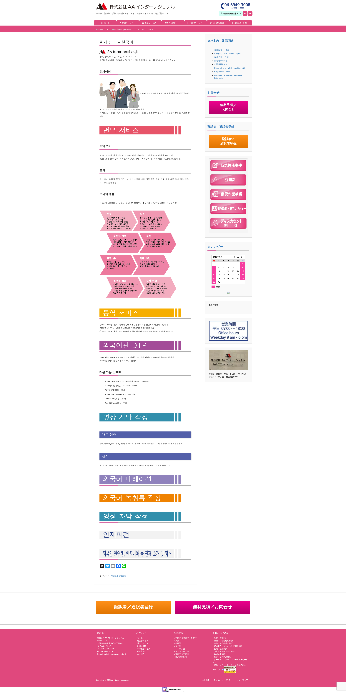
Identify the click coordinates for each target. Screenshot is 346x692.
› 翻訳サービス (142, 641)
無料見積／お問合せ (228, 107)
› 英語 (176, 641)
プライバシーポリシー (223, 680)
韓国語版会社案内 (118, 576)
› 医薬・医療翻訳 (220, 649)
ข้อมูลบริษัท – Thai (222, 72)
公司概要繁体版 (220, 64)
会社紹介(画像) (240, 23)
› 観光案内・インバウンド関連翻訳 (227, 646)
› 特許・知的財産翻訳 (222, 657)
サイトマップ (242, 680)
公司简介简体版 (220, 61)
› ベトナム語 (179, 649)
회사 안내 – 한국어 (222, 57)
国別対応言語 (218, 23)
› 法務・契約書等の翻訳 (223, 643)
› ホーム (139, 638)
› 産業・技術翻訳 (220, 638)
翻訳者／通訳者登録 (228, 141)
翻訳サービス (127, 23)
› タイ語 (177, 646)
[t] (250, 13)
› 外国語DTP (141, 646)
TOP (103, 29)
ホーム (106, 23)
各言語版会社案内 (230, 13)
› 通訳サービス (142, 643)
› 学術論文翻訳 (219, 654)
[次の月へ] (242, 257)
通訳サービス (150, 23)
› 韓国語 (177, 643)
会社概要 (206, 680)
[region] (228, 360)
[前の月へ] (233, 257)
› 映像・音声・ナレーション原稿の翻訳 (229, 665)
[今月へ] (238, 257)
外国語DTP (173, 23)
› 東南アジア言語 (181, 654)
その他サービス (195, 23)
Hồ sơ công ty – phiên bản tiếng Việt (229, 68)
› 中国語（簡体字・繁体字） (186, 638)
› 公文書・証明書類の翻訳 (224, 651)
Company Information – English (227, 53)
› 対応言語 (140, 651)
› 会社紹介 (140, 654)
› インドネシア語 (181, 651)
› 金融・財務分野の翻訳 (223, 641)
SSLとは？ (217, 669)
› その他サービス (143, 649)
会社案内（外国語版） (221, 40)
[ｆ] (245, 13)
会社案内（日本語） (222, 50)
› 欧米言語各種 (180, 657)
